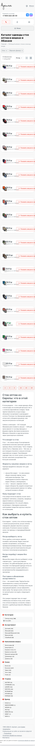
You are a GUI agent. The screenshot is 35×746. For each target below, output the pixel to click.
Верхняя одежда (10, 654)
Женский (7, 631)
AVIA (6, 716)
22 (21, 388)
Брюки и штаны (9, 652)
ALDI (6, 709)
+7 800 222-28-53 (10, 16)
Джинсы (7, 658)
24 (31, 388)
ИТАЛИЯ (7, 693)
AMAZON (7, 712)
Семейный (8, 637)
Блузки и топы (9, 649)
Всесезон (8, 668)
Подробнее (7, 733)
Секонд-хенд (9, 618)
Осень (7, 674)
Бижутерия (8, 647)
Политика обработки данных (12, 735)
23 (26, 388)
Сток (6, 620)
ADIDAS (7, 707)
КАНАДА (7, 696)
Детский (7, 628)
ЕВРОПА (7, 689)
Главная (3, 44)
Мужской (7, 635)
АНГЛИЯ (7, 682)
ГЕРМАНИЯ (8, 684)
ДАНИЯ (7, 687)
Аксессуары (8, 645)
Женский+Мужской (10, 633)
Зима (6, 670)
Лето (6, 672)
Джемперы (8, 656)
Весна (7, 666)
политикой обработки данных (26, 740)
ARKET (7, 714)
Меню (19, 28)
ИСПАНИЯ (8, 691)
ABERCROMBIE (9, 705)
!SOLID (7, 703)
